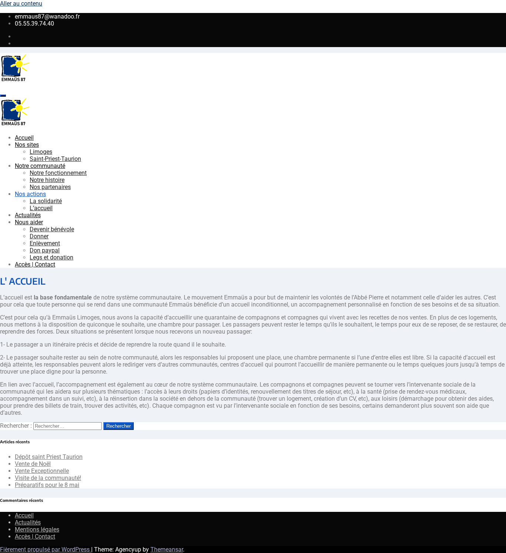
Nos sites (27, 144)
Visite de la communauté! (48, 477)
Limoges (41, 151)
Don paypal (45, 250)
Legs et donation (51, 257)
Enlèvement (45, 243)
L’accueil (41, 208)
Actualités (28, 215)
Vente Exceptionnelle (42, 470)
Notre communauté (40, 165)
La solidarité (46, 201)
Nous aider (29, 222)
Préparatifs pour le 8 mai (47, 485)
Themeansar (166, 549)
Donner (39, 236)
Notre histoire (47, 179)
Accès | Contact (35, 264)
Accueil (24, 137)
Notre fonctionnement (58, 172)
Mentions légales (37, 529)
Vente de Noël (33, 463)
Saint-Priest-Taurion (55, 158)
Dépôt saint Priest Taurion (49, 456)
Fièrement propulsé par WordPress (45, 549)
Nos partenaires (50, 187)
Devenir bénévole (52, 229)
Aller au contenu (21, 3)
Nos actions (30, 194)
